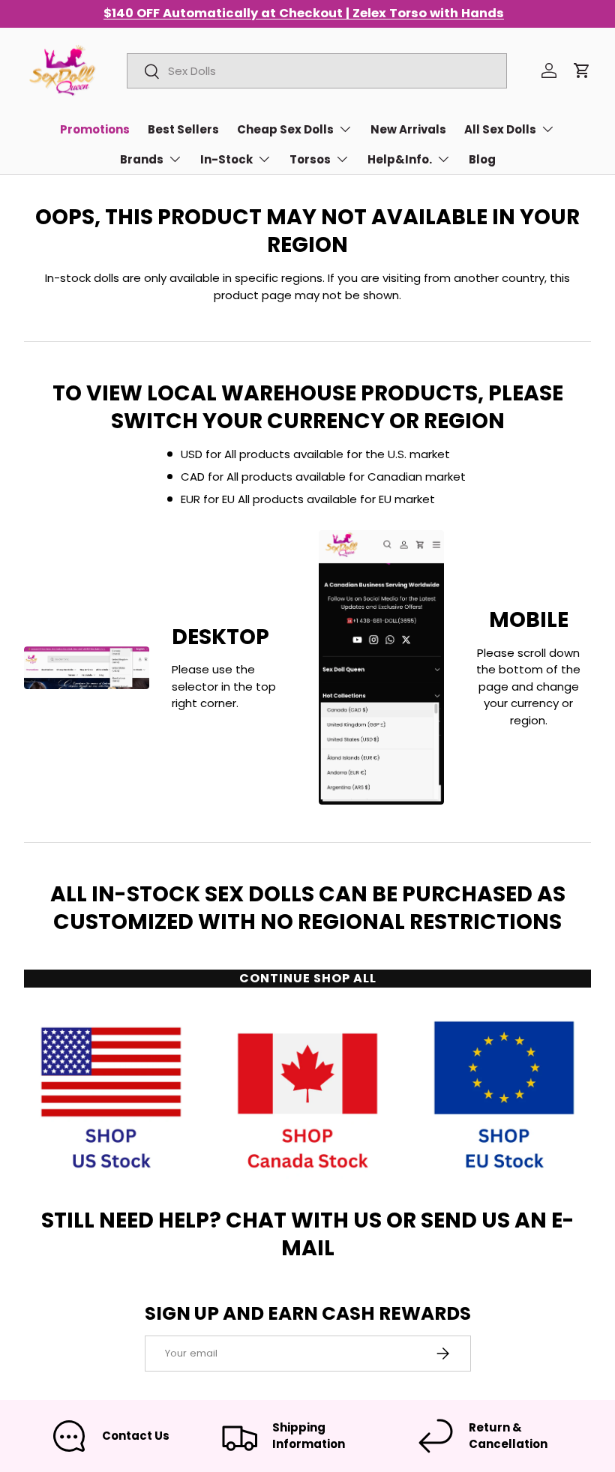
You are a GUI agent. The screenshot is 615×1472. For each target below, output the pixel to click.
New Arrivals (408, 129)
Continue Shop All (307, 978)
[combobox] (316, 70)
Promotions (95, 129)
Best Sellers (183, 129)
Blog (482, 159)
